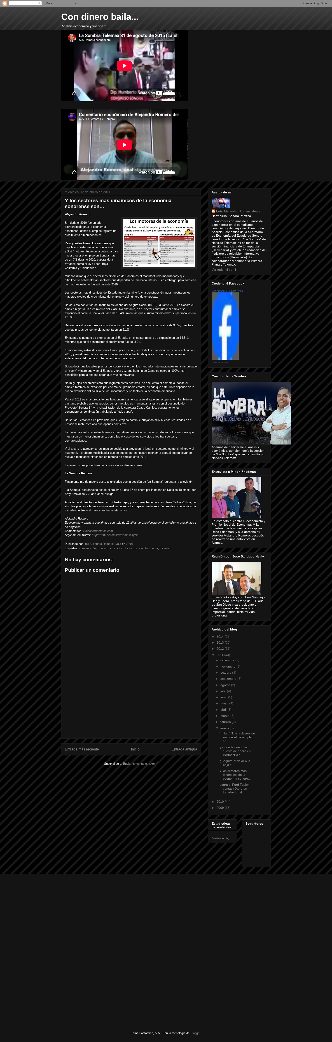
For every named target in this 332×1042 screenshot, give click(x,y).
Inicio (135, 749)
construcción (87, 548)
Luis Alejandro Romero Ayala (238, 211)
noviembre (228, 666)
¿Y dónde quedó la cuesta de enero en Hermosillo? (235, 751)
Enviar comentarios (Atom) (140, 763)
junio (224, 697)
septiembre (228, 678)
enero (225, 728)
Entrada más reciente (82, 749)
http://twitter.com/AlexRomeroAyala (115, 535)
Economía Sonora (146, 548)
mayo (224, 703)
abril (223, 709)
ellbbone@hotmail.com (98, 531)
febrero (226, 722)
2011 (220, 655)
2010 (221, 801)
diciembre (227, 660)
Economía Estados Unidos (115, 548)
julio (223, 691)
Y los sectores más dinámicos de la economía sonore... (235, 774)
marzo (225, 715)
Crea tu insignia (220, 362)
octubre (226, 672)
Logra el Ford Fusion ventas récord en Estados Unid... (235, 788)
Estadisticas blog (220, 838)
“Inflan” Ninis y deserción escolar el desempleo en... (237, 737)
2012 (221, 648)
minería (164, 548)
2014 (221, 636)
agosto (225, 685)
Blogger (195, 1033)
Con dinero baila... (100, 17)
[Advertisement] (131, 707)
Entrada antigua (184, 749)
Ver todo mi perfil (224, 269)
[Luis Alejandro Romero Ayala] (225, 358)
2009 (221, 807)
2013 (221, 642)
